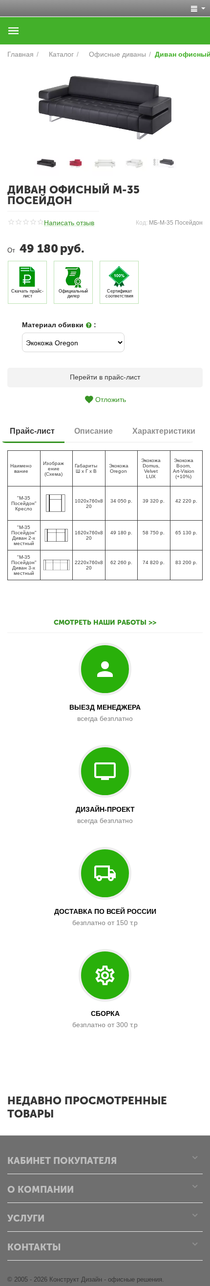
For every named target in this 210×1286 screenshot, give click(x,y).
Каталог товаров (14, 31)
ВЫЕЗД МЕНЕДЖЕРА (105, 707)
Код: (141, 222)
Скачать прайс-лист (27, 293)
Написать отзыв (69, 223)
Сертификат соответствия (119, 293)
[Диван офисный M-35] (105, 107)
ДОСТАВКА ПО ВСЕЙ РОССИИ (105, 911)
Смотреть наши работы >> (105, 622)
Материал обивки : (59, 325)
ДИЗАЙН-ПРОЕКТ (105, 809)
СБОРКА (105, 1013)
